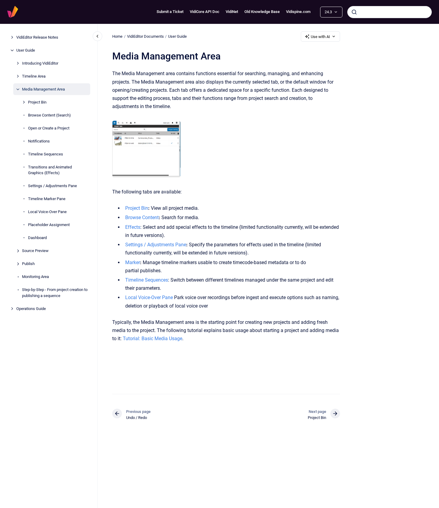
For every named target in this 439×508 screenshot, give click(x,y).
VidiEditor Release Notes (37, 37)
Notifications (39, 141)
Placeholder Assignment (49, 224)
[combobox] (389, 12)
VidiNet (232, 11)
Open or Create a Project (48, 128)
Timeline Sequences (45, 154)
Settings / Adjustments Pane (52, 186)
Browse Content (142, 217)
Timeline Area (34, 76)
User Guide (25, 50)
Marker (132, 262)
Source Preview (35, 250)
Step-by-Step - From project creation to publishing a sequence (54, 292)
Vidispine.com (298, 11)
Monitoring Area (35, 276)
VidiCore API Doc (204, 11)
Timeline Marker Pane (46, 198)
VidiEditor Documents (145, 36)
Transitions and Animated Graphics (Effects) (50, 170)
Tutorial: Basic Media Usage (152, 338)
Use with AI (320, 36)
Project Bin (37, 102)
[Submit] (354, 12)
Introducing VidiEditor (40, 63)
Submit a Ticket (170, 11)
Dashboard (37, 237)
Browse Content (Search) (49, 115)
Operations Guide (31, 308)
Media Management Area (43, 89)
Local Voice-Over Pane (47, 211)
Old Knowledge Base (262, 11)
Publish (28, 263)
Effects (132, 227)
